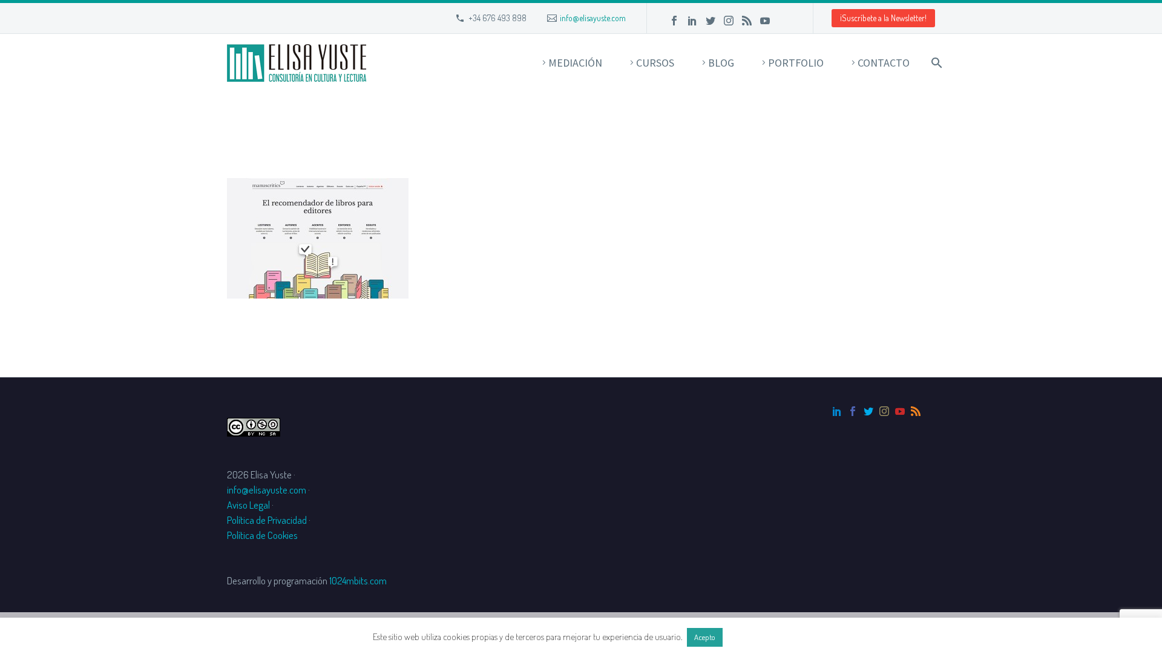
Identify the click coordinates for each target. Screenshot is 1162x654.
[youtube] (900, 411)
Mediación (575, 63)
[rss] (916, 411)
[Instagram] (729, 20)
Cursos (655, 63)
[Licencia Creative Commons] (253, 425)
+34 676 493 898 (497, 18)
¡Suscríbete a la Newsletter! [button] (883, 18)
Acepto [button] (704, 637)
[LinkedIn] (692, 20)
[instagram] (884, 411)
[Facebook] (674, 20)
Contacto (884, 63)
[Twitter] (710, 20)
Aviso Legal (248, 504)
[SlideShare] (783, 20)
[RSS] (747, 20)
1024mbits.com (358, 580)
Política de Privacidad (267, 520)
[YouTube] (765, 20)
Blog (721, 63)
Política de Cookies (262, 535)
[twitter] (868, 411)
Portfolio (796, 63)
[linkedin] (837, 411)
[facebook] (853, 411)
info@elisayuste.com (593, 18)
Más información (757, 636)
